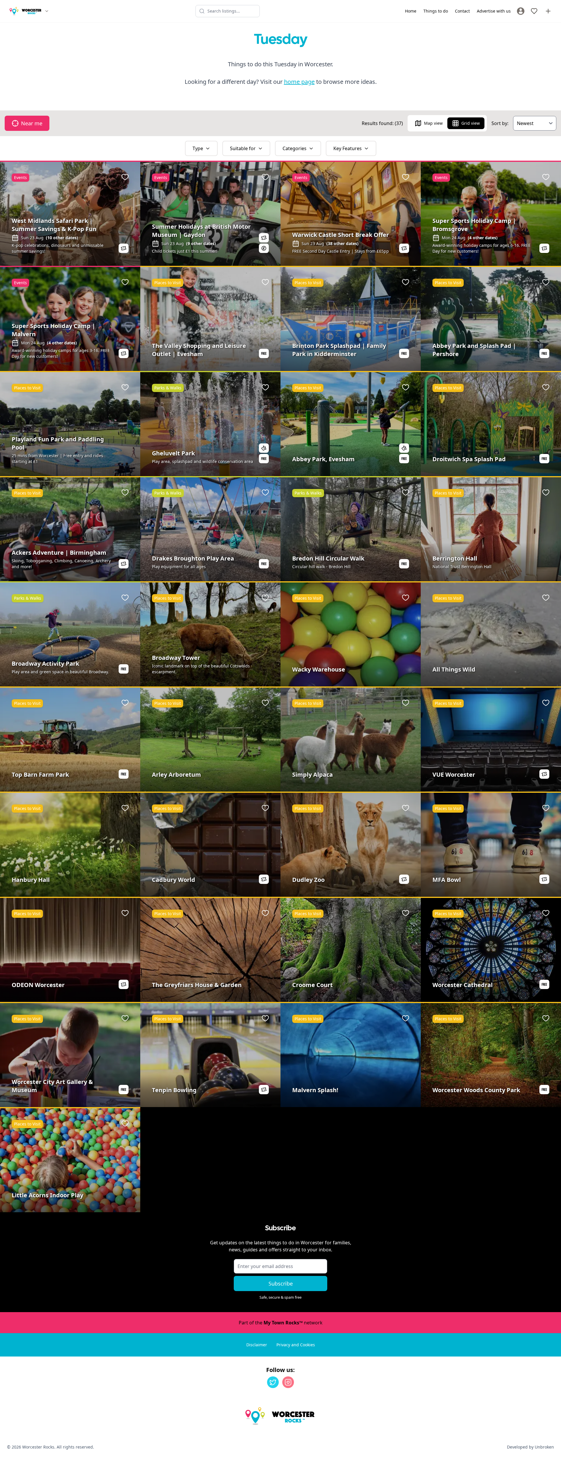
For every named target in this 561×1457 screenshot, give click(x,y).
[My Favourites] (534, 11)
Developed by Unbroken (530, 1447)
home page (299, 82)
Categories (295, 148)
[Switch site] (46, 11)
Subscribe (281, 1283)
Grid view (470, 123)
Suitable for (243, 148)
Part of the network (281, 1322)
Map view (433, 123)
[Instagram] (288, 1382)
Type (198, 148)
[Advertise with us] (548, 11)
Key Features (347, 148)
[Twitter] (273, 1382)
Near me (31, 123)
